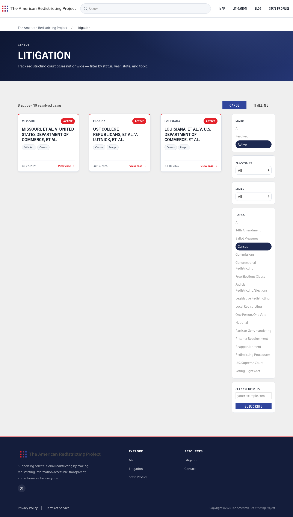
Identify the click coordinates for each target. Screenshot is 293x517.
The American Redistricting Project (42, 27)
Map (222, 8)
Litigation (240, 8)
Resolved (242, 136)
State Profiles (138, 477)
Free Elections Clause (250, 276)
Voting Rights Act (248, 371)
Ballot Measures (247, 238)
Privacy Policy (28, 508)
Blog (258, 8)
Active (242, 144)
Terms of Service (57, 508)
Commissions (245, 254)
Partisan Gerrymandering (253, 330)
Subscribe (253, 406)
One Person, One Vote (251, 314)
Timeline (261, 105)
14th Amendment (248, 230)
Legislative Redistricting (253, 298)
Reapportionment (248, 346)
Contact (190, 468)
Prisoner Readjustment (252, 338)
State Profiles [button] (279, 8)
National (242, 322)
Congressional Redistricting (246, 265)
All (237, 128)
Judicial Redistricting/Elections (251, 287)
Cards (235, 105)
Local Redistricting (249, 306)
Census (243, 246)
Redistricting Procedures (253, 354)
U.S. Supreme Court (249, 363)
